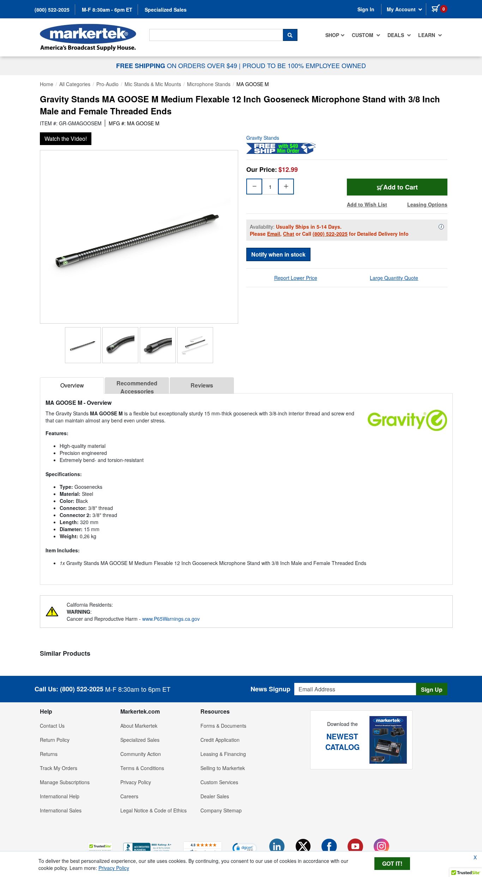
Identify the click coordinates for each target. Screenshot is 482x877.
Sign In (365, 9)
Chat (288, 233)
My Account (402, 9)
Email (273, 233)
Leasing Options (427, 204)
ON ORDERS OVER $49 (177, 65)
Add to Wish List (367, 204)
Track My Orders (58, 767)
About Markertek (138, 725)
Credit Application (220, 739)
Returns (49, 753)
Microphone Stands (208, 84)
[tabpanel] (246, 486)
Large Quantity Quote (394, 277)
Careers (129, 796)
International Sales (61, 810)
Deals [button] (396, 34)
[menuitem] (335, 35)
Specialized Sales (166, 9)
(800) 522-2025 (52, 9)
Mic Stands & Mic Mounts (153, 84)
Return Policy (55, 739)
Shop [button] (332, 34)
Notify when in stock (278, 254)
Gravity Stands (262, 137)
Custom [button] (363, 34)
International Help (59, 796)
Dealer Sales (214, 796)
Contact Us (52, 725)
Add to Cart (400, 187)
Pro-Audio (107, 84)
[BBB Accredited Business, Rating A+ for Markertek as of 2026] (148, 847)
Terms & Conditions (142, 767)
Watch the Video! (65, 138)
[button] (100, 848)
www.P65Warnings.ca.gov (171, 618)
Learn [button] (427, 34)
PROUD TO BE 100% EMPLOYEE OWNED (304, 65)
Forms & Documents (223, 725)
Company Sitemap (221, 810)
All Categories (74, 84)
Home (46, 84)
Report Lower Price (295, 277)
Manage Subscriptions (65, 782)
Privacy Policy (135, 782)
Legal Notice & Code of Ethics (153, 810)
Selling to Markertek (222, 767)
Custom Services (219, 782)
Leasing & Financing (223, 753)
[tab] (72, 385)
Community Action (140, 753)
